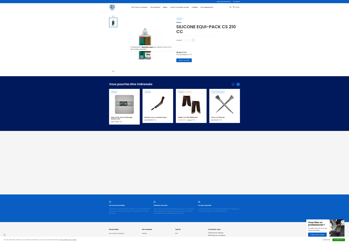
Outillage (195, 7)
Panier (237, 7)
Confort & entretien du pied (179, 7)
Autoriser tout (339, 240)
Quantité (179, 40)
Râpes (165, 7)
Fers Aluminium (155, 7)
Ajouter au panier (184, 60)
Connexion (236, 1)
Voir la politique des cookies (68, 240)
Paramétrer (327, 240)
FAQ (176, 233)
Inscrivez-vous (147, 47)
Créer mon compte (317, 235)
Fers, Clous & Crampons (140, 7)
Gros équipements (206, 7)
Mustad (144, 233)
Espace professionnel (223, 1)
